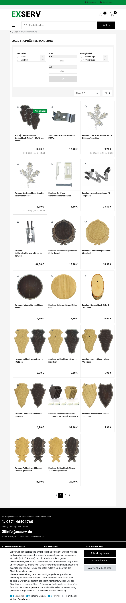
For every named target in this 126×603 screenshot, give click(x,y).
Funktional (71, 596)
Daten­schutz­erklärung (56, 590)
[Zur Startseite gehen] (10, 32)
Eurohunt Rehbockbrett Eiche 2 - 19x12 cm (96, 360)
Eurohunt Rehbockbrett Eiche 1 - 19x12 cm (29, 360)
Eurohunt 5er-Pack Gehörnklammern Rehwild (59, 194)
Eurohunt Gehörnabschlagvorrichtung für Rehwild (28, 253)
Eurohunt (24, 60)
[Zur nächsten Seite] (70, 495)
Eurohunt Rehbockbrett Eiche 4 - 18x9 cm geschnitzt (29, 469)
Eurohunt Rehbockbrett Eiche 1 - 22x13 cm (62, 360)
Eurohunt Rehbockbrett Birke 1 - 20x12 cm (96, 306)
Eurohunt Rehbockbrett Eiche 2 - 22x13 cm (29, 415)
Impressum (34, 587)
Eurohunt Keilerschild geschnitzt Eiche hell (96, 251)
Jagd (16, 32)
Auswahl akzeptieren (99, 568)
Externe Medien (38, 596)
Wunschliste (17, 106)
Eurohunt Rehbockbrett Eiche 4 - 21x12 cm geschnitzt (62, 469)
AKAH (23, 56)
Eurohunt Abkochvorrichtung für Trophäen (96, 194)
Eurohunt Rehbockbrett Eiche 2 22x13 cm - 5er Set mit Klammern (63, 415)
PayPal (56, 596)
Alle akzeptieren (100, 553)
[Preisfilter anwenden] (63, 79)
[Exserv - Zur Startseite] (26, 14)
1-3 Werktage (89, 56)
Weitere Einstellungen (20, 599)
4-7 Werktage (89, 60)
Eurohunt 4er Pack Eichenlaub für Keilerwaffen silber (29, 194)
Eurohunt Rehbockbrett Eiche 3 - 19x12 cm (96, 415)
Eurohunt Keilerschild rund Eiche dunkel (29, 306)
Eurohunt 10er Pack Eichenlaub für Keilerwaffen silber (97, 136)
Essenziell (19, 596)
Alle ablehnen (99, 560)
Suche (106, 25)
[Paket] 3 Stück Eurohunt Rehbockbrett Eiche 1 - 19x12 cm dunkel (29, 138)
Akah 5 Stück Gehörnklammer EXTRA (61, 136)
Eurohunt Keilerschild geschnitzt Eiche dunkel (62, 251)
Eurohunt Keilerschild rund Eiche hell (62, 306)
